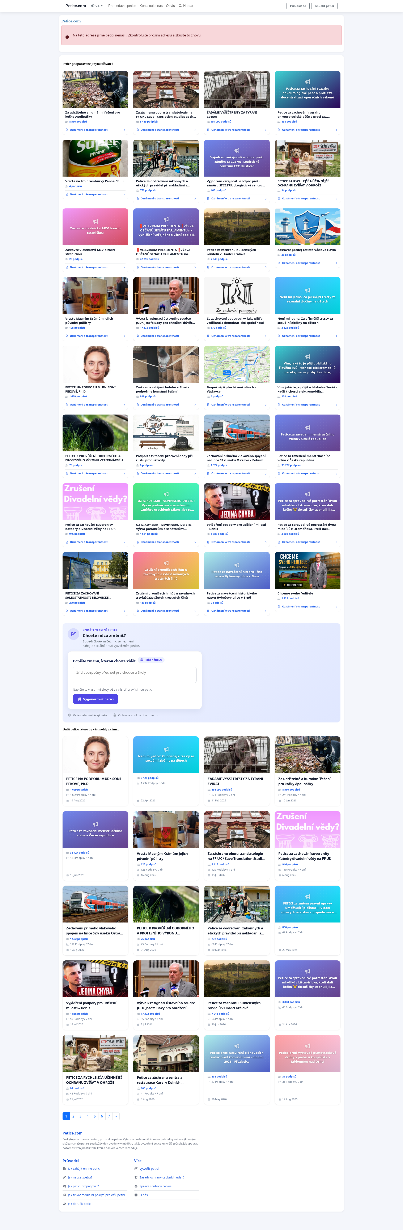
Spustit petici (324, 6)
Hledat (188, 6)
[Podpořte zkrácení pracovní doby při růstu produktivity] (166, 446)
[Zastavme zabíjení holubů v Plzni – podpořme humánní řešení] (166, 378)
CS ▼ (99, 5)
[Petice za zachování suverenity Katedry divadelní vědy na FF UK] (95, 515)
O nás (170, 6)
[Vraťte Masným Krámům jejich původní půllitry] (95, 309)
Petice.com (75, 6)
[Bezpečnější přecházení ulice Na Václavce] (237, 378)
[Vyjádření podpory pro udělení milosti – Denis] (237, 515)
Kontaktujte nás (151, 6)
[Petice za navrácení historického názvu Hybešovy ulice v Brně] (237, 584)
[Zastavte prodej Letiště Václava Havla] (307, 238)
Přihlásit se (298, 6)
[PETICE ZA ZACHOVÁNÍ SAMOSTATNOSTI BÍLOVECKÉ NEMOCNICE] (95, 584)
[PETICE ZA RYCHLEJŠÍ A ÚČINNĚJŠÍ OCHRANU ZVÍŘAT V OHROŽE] (307, 171)
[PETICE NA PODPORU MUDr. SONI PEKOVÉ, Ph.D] (95, 378)
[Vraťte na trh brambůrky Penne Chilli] (95, 169)
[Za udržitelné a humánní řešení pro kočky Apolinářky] (95, 103)
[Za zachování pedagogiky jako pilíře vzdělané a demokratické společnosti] (237, 309)
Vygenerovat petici (98, 699)
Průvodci (71, 1160)
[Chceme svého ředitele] (307, 581)
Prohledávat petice (122, 6)
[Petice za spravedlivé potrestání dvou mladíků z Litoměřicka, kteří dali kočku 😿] (307, 515)
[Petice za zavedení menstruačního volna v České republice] (307, 446)
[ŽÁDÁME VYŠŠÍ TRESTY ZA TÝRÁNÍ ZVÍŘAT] (237, 103)
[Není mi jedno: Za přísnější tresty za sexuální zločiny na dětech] (307, 309)
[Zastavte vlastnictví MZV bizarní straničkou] (95, 240)
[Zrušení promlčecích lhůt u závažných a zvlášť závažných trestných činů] (166, 584)
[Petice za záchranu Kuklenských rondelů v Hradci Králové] (237, 240)
